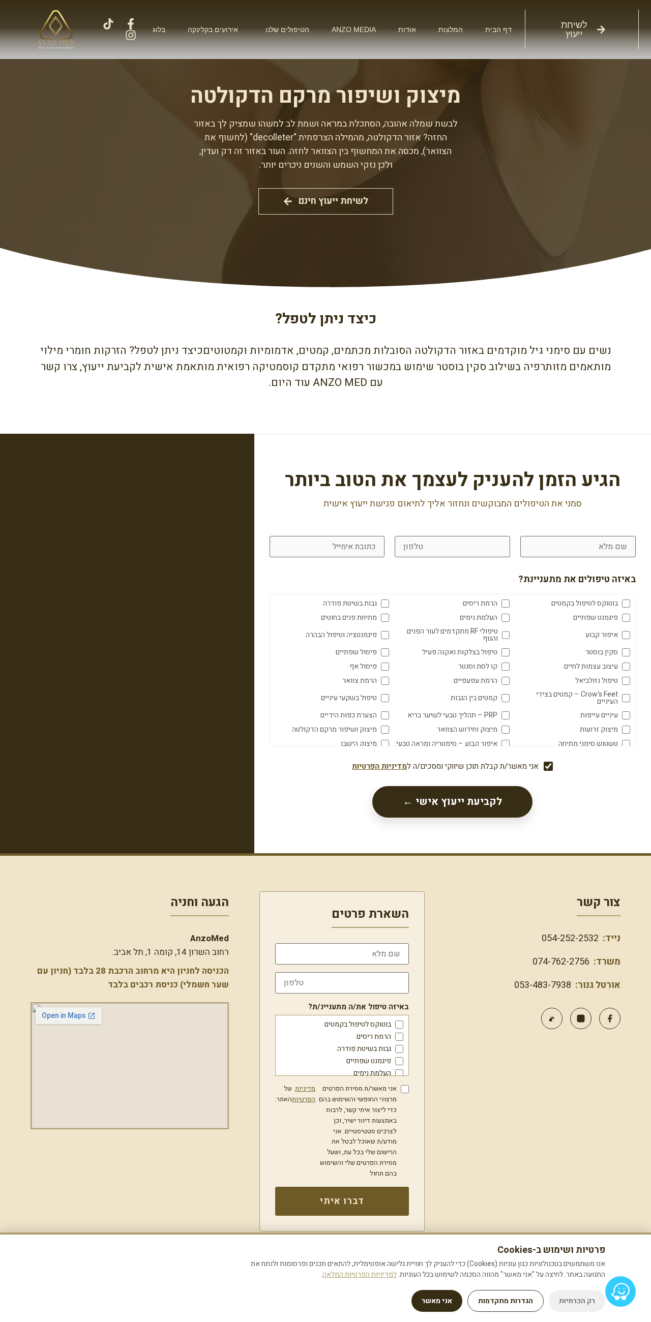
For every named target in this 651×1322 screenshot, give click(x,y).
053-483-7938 (542, 985)
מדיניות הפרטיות (379, 766)
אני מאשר (437, 1301)
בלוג (159, 29)
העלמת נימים (372, 1073)
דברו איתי (342, 1201)
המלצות (450, 29)
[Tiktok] (108, 23)
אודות (407, 29)
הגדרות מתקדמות (505, 1301)
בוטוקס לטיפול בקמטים (357, 1024)
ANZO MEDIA (354, 29)
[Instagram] (130, 35)
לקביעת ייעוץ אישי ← (452, 801)
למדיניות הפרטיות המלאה (359, 1274)
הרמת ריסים (374, 1037)
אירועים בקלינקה (213, 29)
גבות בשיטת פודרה (364, 1049)
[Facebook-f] (130, 23)
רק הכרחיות (577, 1301)
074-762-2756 (560, 962)
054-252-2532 (570, 938)
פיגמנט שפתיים (368, 1061)
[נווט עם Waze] (620, 1291)
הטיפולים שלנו (287, 29)
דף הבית (498, 29)
